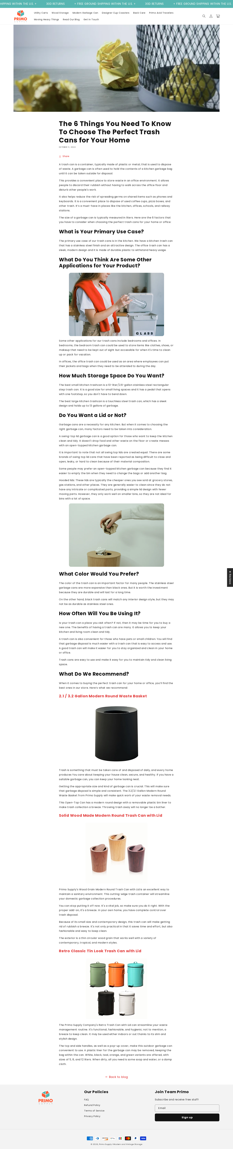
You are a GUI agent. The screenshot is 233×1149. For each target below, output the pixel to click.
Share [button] (66, 156)
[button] (204, 16)
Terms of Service (94, 1110)
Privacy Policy (92, 1116)
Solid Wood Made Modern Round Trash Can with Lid (110, 815)
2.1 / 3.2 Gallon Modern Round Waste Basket (103, 696)
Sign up (187, 1117)
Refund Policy (92, 1105)
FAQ (86, 1099)
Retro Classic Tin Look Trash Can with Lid (100, 950)
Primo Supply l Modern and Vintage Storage (120, 1144)
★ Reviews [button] (230, 577)
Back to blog (118, 1077)
